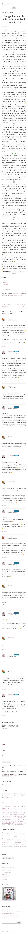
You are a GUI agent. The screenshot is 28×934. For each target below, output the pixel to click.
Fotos (15, 814)
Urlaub (3, 824)
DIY (20, 293)
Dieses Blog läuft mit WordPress (7, 931)
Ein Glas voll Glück (12, 811)
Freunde (19, 814)
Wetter (7, 824)
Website (3, 755)
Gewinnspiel (23, 816)
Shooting (16, 823)
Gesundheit (18, 816)
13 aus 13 (12, 807)
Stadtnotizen (4, 879)
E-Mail (3, 750)
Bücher (10, 809)
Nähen (5, 821)
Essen (18, 811)
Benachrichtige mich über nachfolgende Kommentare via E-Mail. (14, 766)
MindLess (10, 386)
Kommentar (4, 728)
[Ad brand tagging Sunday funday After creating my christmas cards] (8, 839)
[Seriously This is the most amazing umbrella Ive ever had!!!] (20, 833)
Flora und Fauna (8, 814)
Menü (14, 7)
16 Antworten (4, 26)
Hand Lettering (5, 817)
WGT (9, 824)
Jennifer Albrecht (12, 481)
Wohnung (13, 824)
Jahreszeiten (11, 817)
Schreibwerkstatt (18, 821)
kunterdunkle (11, 637)
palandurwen (11, 351)
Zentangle (20, 824)
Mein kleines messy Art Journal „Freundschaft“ (11, 916)
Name (3, 744)
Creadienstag (13, 271)
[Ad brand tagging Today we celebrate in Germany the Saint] (20, 844)
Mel (9, 670)
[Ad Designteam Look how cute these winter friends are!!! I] (8, 844)
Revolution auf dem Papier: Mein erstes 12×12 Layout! (12, 911)
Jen (7, 66)
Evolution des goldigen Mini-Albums (9, 913)
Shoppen (22, 823)
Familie (21, 811)
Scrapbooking (19, 295)
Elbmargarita (4, 877)
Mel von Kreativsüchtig (6, 872)
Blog (6, 809)
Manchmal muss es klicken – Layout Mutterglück (11, 915)
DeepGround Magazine (6, 875)
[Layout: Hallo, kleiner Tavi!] (9, 901)
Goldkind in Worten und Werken (8, 867)
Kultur (16, 820)
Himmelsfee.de (4, 874)
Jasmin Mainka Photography (7, 870)
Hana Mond (10, 537)
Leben (21, 819)
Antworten (4, 346)
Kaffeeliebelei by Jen (6, 869)
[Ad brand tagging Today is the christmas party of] (8, 833)
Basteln (11, 295)
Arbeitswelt (18, 807)
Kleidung (16, 817)
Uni (25, 823)
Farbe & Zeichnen (7, 812)
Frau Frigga (10, 436)
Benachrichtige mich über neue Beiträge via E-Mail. (12, 771)
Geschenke (13, 816)
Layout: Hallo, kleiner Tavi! (7, 909)
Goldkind (10, 318)
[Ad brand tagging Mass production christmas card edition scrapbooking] (20, 839)
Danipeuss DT (17, 809)
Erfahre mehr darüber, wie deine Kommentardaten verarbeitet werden (12, 776)
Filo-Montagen (17, 66)
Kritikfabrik (9, 820)
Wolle (16, 824)
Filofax (14, 295)
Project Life (9, 821)
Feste (14, 812)
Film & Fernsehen (19, 812)
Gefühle (8, 816)
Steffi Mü (10, 585)
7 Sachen (5, 806)
